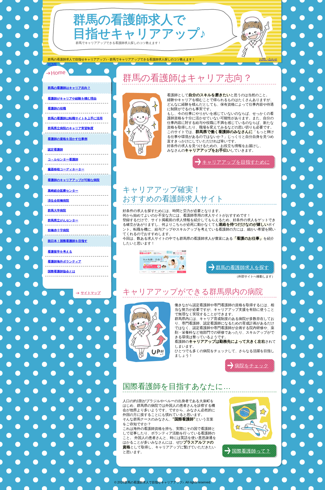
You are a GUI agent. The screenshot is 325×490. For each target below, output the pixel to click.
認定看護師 (55, 149)
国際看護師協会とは (61, 271)
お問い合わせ (268, 59)
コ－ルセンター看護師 (63, 159)
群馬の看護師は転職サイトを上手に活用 (75, 118)
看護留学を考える (60, 251)
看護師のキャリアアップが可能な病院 (74, 180)
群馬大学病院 (57, 210)
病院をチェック (251, 365)
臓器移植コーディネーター (66, 169)
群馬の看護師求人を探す (242, 267)
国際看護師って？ (251, 451)
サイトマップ (91, 293)
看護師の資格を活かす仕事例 (67, 139)
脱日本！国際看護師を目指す (67, 241)
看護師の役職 (57, 108)
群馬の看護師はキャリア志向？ (69, 88)
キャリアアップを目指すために (236, 162)
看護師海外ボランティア (64, 261)
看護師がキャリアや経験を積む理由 (72, 98)
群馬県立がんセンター (63, 220)
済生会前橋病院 (58, 200)
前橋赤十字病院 (58, 230)
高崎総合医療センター (63, 190)
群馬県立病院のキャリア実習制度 (70, 128)
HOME (52, 64)
